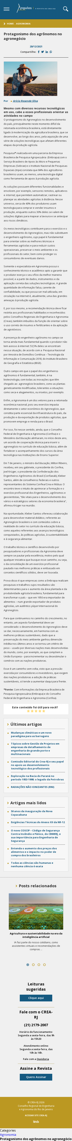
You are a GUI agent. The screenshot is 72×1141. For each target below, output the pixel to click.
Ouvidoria (43, 1059)
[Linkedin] (47, 52)
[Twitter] (42, 52)
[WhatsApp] (51, 52)
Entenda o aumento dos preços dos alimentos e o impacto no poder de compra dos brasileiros (34, 852)
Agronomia (23, 23)
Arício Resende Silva (25, 101)
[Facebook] (38, 52)
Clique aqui (36, 998)
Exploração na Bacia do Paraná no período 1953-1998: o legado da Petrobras (37, 777)
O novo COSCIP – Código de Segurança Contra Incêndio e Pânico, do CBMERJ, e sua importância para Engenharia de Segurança (36, 836)
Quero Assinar (36, 1077)
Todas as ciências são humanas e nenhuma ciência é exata (32, 864)
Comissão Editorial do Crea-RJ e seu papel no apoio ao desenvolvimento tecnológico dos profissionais (37, 765)
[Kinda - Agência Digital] (36, 1122)
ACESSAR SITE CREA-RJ (36, 1115)
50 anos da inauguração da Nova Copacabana (31, 812)
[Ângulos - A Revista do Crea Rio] (36, 9)
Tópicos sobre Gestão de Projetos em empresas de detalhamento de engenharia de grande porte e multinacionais (35, 749)
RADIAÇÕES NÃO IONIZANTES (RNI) (32, 787)
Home (10, 23)
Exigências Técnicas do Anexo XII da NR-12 (38, 822)
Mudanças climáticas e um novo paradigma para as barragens (31, 734)
